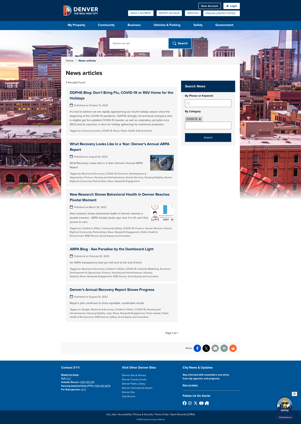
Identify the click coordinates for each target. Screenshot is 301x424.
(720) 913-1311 (87, 382)
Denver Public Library (133, 383)
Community (106, 25)
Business (134, 25)
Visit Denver (128, 396)
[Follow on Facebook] (184, 403)
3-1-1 (68, 378)
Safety (198, 25)
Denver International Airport (137, 388)
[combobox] (221, 13)
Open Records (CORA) (182, 414)
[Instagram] (190, 403)
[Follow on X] (195, 403)
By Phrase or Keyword (199, 95)
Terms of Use (162, 414)
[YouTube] (201, 403)
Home (69, 60)
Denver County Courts (134, 379)
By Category (193, 111)
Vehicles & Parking (167, 25)
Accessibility (125, 414)
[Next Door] (206, 403)
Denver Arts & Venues (134, 375)
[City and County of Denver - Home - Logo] (80, 10)
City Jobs (111, 414)
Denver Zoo (128, 392)
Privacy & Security (143, 414)
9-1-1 (83, 389)
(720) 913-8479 (102, 386)
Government (224, 25)
